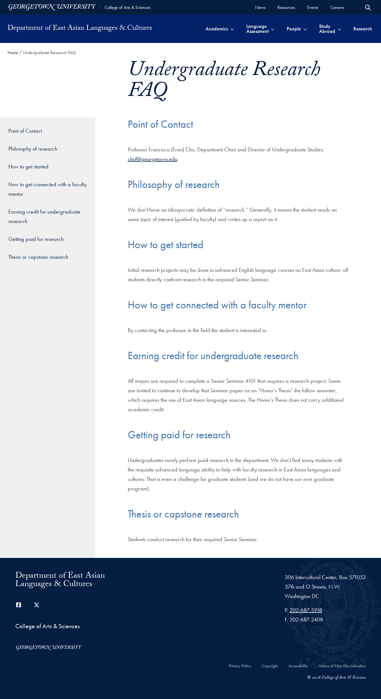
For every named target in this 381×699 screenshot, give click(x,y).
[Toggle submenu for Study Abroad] (340, 29)
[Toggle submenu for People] (305, 29)
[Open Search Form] (367, 7)
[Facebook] (18, 605)
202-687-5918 (306, 610)
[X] (36, 605)
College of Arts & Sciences (128, 7)
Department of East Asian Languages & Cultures (80, 28)
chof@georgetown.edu (152, 159)
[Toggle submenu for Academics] (232, 29)
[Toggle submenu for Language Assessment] (273, 29)
